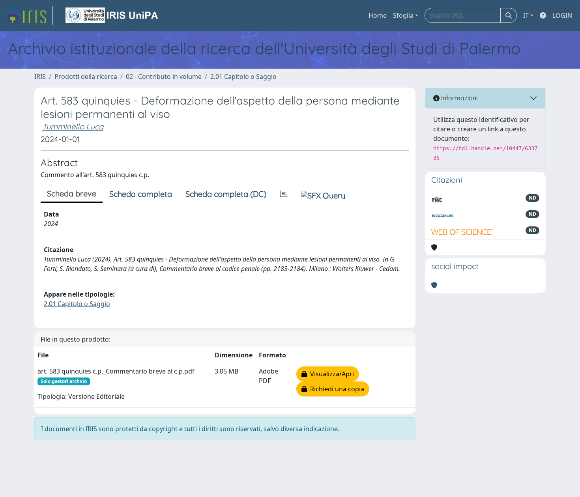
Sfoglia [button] (403, 15)
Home (378, 15)
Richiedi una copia (335, 389)
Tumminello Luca (72, 126)
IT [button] (526, 15)
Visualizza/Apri (330, 374)
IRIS (40, 76)
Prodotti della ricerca (85, 76)
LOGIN (562, 15)
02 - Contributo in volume (164, 76)
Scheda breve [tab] (71, 193)
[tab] (283, 194)
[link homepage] (29, 15)
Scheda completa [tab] (140, 194)
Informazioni (458, 98)
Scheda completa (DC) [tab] (225, 194)
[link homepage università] (112, 15)
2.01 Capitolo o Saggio (243, 76)
